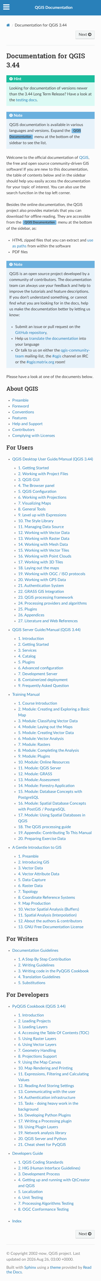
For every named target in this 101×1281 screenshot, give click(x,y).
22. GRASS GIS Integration (41, 592)
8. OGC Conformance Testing (43, 1209)
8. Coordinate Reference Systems (46, 898)
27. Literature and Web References (48, 621)
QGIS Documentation (54, 8)
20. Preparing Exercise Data (42, 839)
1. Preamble (28, 856)
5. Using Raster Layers (37, 1039)
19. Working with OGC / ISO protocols (51, 574)
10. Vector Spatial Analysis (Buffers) (48, 909)
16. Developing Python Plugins (44, 1115)
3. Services (27, 650)
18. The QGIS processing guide (44, 827)
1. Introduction (31, 639)
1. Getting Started (33, 468)
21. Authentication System (41, 586)
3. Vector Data (30, 868)
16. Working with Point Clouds (44, 556)
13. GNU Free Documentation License (50, 927)
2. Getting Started (33, 645)
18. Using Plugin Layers (38, 1127)
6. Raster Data (30, 886)
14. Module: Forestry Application (46, 786)
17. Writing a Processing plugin (45, 1121)
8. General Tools (32, 509)
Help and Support (27, 424)
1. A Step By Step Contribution (44, 959)
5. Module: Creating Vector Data (46, 733)
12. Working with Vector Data (44, 533)
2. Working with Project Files (43, 474)
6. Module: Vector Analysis (41, 739)
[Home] (8, 25)
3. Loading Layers (33, 1027)
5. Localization (30, 1192)
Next (83, 35)
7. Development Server (37, 674)
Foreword (20, 406)
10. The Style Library (35, 521)
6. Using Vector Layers (37, 1045)
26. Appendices (31, 615)
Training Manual (26, 695)
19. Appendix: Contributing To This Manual (55, 833)
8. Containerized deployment (43, 680)
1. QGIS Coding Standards (40, 1162)
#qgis (56, 356)
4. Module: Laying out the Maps (45, 727)
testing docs (26, 100)
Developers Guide (27, 1153)
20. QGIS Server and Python (42, 1139)
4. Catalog (27, 656)
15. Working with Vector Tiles (43, 550)
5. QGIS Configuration (37, 492)
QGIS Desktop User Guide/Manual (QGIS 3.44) (52, 459)
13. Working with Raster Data (43, 539)
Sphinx (30, 1267)
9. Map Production (34, 903)
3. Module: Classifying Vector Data (48, 721)
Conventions (23, 412)
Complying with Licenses (33, 436)
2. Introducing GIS (33, 862)
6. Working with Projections (42, 497)
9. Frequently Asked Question (43, 686)
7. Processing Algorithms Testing (46, 1203)
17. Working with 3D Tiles (40, 562)
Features (19, 418)
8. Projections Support (37, 1056)
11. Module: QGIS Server (39, 768)
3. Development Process (39, 1174)
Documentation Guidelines (35, 950)
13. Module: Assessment (39, 780)
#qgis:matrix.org (40, 362)
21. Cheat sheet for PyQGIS (42, 1145)
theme (55, 1267)
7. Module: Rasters (34, 745)
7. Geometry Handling (37, 1051)
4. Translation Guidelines (39, 977)
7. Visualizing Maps (34, 503)
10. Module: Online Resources (44, 762)
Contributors (23, 430)
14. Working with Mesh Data (43, 544)
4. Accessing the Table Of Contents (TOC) (53, 1033)
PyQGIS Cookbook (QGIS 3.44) (38, 1006)
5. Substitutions (31, 983)
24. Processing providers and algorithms (52, 603)
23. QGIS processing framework (45, 597)
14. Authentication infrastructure (46, 1098)
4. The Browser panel (36, 486)
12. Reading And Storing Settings (46, 1086)
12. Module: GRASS (35, 774)
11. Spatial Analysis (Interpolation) (47, 915)
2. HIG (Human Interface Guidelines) (49, 1168)
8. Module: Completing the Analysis (48, 750)
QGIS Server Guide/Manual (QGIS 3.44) (46, 630)
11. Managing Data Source (41, 527)
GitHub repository (30, 333)
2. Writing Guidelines (36, 965)
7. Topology (28, 892)
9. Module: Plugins (34, 756)
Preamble (20, 400)
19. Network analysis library (42, 1133)
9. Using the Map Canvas (39, 1062)
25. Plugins (27, 609)
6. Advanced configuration (40, 668)
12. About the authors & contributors (50, 921)
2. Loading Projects (34, 1021)
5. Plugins (26, 662)
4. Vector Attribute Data (38, 874)
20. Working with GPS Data (42, 580)
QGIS (83, 158)
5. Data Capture (32, 880)
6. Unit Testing (30, 1198)
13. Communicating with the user (47, 1092)
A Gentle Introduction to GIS (37, 848)
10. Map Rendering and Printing (45, 1068)
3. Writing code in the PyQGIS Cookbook (53, 971)
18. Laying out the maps (38, 568)
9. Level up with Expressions (42, 515)
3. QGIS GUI (28, 480)
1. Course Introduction (37, 703)
